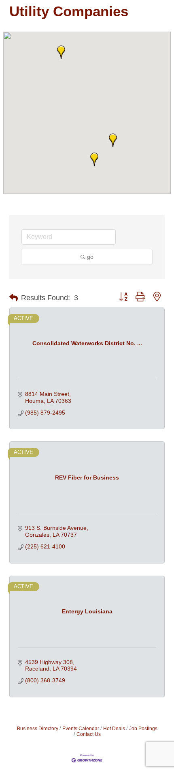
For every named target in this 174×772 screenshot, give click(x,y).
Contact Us (88, 734)
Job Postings (143, 728)
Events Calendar (80, 728)
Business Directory (37, 728)
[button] (113, 140)
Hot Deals (114, 728)
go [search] (90, 257)
